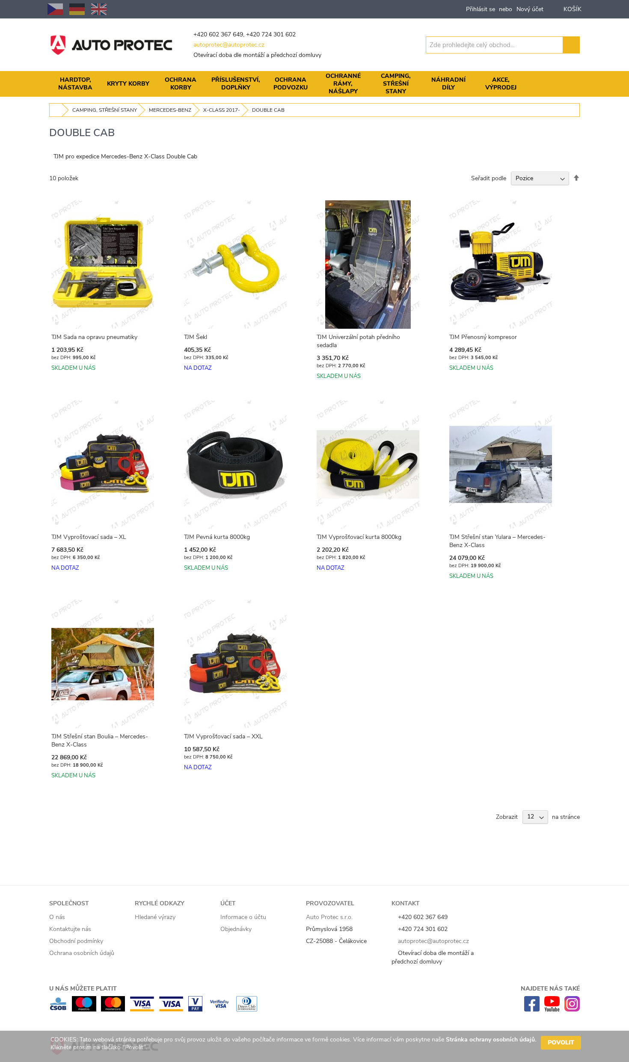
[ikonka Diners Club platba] (246, 1009)
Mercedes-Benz (170, 110)
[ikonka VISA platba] (171, 1009)
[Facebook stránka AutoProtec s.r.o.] (532, 1009)
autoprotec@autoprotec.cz (228, 45)
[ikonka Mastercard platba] (113, 1009)
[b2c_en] (99, 9)
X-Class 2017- (221, 110)
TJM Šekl (195, 337)
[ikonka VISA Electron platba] (142, 1009)
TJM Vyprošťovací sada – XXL (223, 736)
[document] (315, 1046)
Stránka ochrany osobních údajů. (491, 1039)
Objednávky (236, 929)
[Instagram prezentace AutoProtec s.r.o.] (572, 1009)
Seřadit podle (488, 178)
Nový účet (529, 9)
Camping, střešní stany (104, 110)
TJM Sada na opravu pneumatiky (94, 337)
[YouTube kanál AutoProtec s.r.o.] (552, 1009)
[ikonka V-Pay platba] (195, 1009)
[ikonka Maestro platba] (84, 1009)
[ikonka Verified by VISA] (219, 1009)
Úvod (56, 110)
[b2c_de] (77, 9)
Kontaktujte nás (70, 929)
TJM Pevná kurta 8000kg (217, 537)
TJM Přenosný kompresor (483, 337)
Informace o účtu (243, 917)
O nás (57, 917)
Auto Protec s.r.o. (329, 917)
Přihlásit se (480, 9)
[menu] (314, 84)
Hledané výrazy (155, 917)
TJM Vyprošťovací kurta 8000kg (359, 537)
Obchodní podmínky (76, 941)
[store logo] (111, 45)
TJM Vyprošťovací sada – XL (88, 537)
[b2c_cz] (55, 9)
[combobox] (495, 45)
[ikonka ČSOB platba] (58, 1009)
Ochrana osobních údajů (81, 953)
